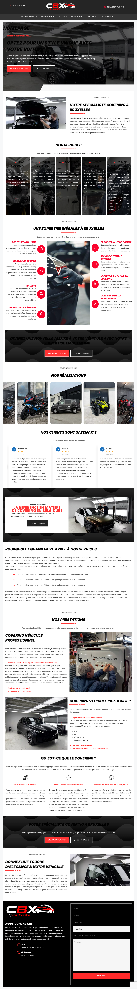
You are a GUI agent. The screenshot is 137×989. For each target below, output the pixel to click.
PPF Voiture (62, 17)
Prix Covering (92, 17)
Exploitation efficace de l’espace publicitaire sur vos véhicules (32, 662)
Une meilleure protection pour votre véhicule (90, 748)
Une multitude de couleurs (82, 745)
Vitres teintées (77, 17)
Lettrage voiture (109, 17)
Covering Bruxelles (29, 17)
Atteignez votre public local (19, 688)
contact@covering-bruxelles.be (32, 947)
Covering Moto (47, 17)
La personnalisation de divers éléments (87, 717)
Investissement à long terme (19, 691)
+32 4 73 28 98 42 (18, 6)
